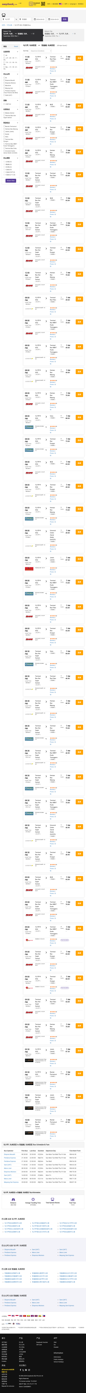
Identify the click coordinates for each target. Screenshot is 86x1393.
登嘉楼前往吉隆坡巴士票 (68, 1276)
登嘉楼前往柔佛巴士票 (12, 1273)
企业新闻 (4, 1347)
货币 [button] (66, 4)
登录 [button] (48, 4)
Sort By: (26, 51)
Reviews (52, 69)
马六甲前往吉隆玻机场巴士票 (42, 1229)
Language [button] (73, 4)
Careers (4, 1361)
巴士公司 (21, 1344)
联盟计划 (4, 1372)
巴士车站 (21, 1347)
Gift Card (39, 1344)
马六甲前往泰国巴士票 (12, 1226)
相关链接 (4, 1376)
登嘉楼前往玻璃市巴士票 (13, 1282)
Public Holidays (58, 1359)
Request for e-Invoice (8, 1386)
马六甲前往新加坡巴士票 (68, 1229)
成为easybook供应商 (8, 1369)
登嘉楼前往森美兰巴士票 (13, 1279)
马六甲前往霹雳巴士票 (67, 1232)
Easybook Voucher (42, 1342)
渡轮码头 (21, 1361)
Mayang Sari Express (11, 1182)
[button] (61, 4)
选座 (79, 58)
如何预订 (4, 1352)
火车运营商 (22, 1352)
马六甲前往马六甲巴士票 (68, 1223)
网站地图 (4, 1359)
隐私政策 (4, 1379)
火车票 (21, 1349)
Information (57, 1357)
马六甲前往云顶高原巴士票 (13, 1229)
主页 (3, 25)
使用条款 (4, 1381)
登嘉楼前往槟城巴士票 (67, 1282)
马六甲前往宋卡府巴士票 (40, 1226)
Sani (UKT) (7, 1165)
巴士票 (9, 25)
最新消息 (4, 1344)
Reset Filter (11, 181)
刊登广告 (4, 1384)
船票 (20, 1356)
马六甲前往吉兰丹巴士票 (40, 1232)
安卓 (55, 1342)
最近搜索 (55, 4)
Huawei (56, 1347)
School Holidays (59, 1362)
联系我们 (81, 4)
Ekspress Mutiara (10, 1172)
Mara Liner (8, 1168)
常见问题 (4, 1354)
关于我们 (4, 1342)
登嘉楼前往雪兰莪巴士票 (40, 1282)
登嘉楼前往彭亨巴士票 (40, 1279)
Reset (16, 46)
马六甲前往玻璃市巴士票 (13, 1223)
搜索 (65, 19)
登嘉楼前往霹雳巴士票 (40, 1273)
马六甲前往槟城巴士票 (67, 1226)
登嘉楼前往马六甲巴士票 (68, 1279)
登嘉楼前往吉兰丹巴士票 (68, 1273)
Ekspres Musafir (9, 1154)
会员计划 (4, 1374)
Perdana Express (10, 1158)
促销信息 (4, 1349)
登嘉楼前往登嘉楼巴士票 (13, 1276)
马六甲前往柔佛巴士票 (12, 1232)
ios (55, 1344)
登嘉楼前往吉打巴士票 (40, 1276)
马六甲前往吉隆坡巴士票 (40, 1223)
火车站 (21, 1354)
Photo (52, 71)
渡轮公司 (21, 1359)
